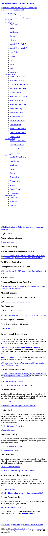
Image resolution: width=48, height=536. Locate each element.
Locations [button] (8, 22)
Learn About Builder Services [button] (11, 402)
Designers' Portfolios (17, 149)
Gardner (13, 36)
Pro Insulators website (17, 121)
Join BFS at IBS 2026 (17, 76)
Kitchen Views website (18, 129)
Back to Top (5, 521)
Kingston (13, 40)
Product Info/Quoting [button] (12, 14)
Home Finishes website (18, 133)
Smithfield (13, 68)
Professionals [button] (10, 74)
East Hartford (14, 32)
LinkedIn (13, 205)
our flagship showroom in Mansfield (17, 376)
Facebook (13, 197)
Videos (12, 185)
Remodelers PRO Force (18, 96)
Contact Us (9, 20)
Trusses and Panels (16, 113)
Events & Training (16, 100)
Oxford (12, 60)
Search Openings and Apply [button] (11, 507)
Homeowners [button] (10, 139)
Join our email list (7, 357)
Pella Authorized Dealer (18, 88)
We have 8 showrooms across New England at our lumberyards (23, 374)
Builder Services (15, 92)
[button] (4, 328)
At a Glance (14, 24)
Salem (12, 64)
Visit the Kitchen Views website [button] (12, 381)
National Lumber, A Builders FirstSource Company (20, 347)
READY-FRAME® (17, 80)
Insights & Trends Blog (18, 157)
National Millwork (16, 117)
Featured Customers (17, 181)
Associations (14, 193)
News (12, 169)
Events (12, 173)
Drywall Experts (15, 125)
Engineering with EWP (18, 104)
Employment (14, 165)
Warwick (13, 72)
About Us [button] (8, 155)
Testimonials (14, 177)
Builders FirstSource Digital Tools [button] (13, 426)
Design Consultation (17, 145)
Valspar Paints (15, 137)
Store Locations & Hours (27, 3)
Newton (13, 56)
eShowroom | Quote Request (20, 18)
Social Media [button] (10, 195)
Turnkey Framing (16, 108)
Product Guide (15, 189)
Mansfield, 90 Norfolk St (18, 48)
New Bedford (15, 52)
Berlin (12, 28)
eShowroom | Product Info (19, 16)
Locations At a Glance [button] (9, 489)
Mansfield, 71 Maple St (18, 44)
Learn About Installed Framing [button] (12, 446)
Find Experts (14, 161)
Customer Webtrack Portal (19, 84)
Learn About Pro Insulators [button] (10, 467)
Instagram (13, 201)
